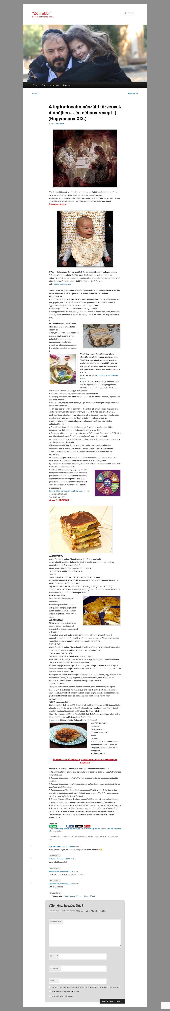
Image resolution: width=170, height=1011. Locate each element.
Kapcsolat (67, 85)
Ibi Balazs (52, 859)
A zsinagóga (54, 85)
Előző (35, 93)
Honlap (52, 980)
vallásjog (76, 828)
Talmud (66, 828)
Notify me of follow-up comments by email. (66, 992)
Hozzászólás (55, 855)
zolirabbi (110, 828)
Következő (133, 93)
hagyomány (90, 828)
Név (54, 956)
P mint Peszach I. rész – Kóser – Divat (79, 895)
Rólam (44, 85)
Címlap (35, 85)
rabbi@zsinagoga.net (61, 284)
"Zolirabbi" (41, 13)
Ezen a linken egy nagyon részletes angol (66, 490)
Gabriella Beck (54, 871)
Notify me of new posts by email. (62, 996)
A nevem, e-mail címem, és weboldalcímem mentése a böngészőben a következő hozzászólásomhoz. (86, 987)
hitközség (59, 828)
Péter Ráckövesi (54, 846)
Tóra (71, 828)
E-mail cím (55, 968)
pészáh (97, 828)
